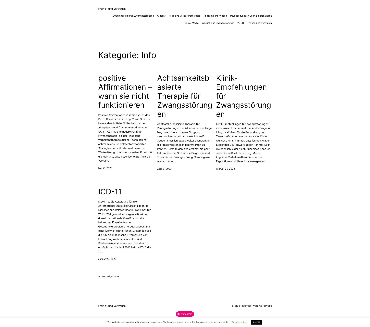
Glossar (161, 15)
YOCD (240, 22)
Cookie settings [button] (239, 322)
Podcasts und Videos (215, 15)
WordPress (265, 305)
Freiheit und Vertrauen (112, 8)
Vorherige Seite (108, 276)
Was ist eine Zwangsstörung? (218, 22)
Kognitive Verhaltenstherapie (184, 15)
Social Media (192, 22)
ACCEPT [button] (256, 322)
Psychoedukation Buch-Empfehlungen (251, 15)
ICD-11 (110, 191)
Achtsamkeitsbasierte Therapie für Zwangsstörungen (184, 96)
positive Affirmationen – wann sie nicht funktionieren (125, 91)
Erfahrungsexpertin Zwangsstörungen (133, 15)
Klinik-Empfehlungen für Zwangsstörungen (243, 96)
